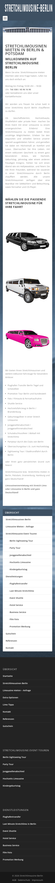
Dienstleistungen (14, 576)
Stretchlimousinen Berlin (18, 519)
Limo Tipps (8, 704)
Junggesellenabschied (20, 555)
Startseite (8, 676)
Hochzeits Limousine (20, 562)
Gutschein (11, 633)
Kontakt (10, 647)
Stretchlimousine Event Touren (21, 533)
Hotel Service (16, 605)
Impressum (37, 880)
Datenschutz (24, 880)
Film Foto (14, 619)
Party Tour (15, 547)
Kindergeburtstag (18, 569)
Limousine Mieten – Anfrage (20, 526)
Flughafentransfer (19, 583)
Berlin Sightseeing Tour (21, 540)
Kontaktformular (13, 96)
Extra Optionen (10, 697)
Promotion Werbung (20, 626)
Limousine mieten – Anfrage (17, 690)
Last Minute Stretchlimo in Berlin (19, 823)
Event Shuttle (16, 598)
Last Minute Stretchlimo (22, 590)
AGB (14, 880)
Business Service (18, 612)
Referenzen (11, 640)
